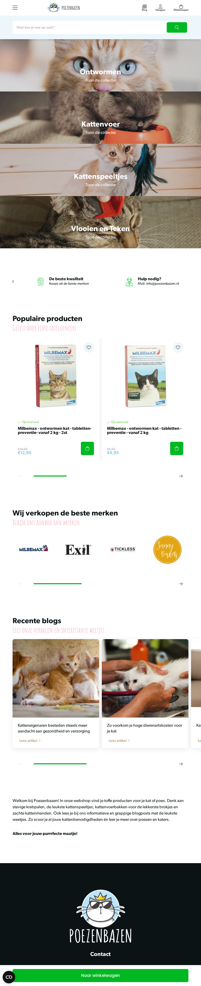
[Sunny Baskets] (168, 549)
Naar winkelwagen (100, 975)
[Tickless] (123, 549)
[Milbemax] (34, 549)
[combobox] (100, 27)
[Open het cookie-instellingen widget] (9, 977)
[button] (20, 476)
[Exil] (78, 549)
